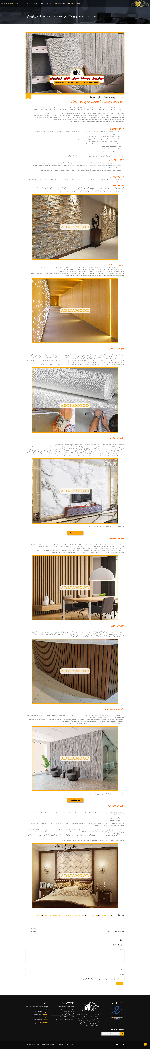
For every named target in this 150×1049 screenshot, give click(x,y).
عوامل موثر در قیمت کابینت (66, 1016)
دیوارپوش (77, 915)
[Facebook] (113, 915)
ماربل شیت (48, 915)
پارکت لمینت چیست (68, 1011)
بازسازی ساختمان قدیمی (67, 1009)
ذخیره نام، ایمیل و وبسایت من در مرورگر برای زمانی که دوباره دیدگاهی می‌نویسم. (100, 979)
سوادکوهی (28, 1044)
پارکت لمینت (48, 3)
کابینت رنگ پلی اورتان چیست (66, 1014)
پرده (55, 3)
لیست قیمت (25, 3)
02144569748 (38, 1012)
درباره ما (10, 3)
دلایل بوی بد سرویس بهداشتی (66, 1006)
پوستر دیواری (61, 3)
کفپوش (41, 3)
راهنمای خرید (17, 3)
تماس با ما (3, 3)
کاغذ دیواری (69, 3)
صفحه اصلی (77, 3)
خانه (112, 16)
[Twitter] (111, 915)
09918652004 (37, 1014)
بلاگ (109, 16)
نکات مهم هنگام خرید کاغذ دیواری (65, 1019)
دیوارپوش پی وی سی (57, 915)
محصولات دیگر (34, 3)
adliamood (105, 915)
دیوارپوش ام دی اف (69, 915)
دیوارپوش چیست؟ (103, 16)
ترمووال (83, 915)
